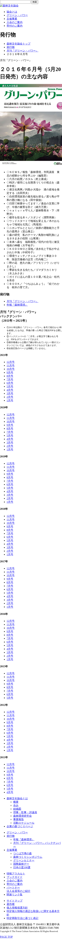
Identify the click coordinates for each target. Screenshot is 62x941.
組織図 (17, 808)
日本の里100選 (21, 867)
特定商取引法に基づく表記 (22, 918)
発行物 (11, 47)
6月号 (10, 383)
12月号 (11, 362)
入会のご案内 (14, 22)
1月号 (10, 400)
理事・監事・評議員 (25, 812)
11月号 (11, 365)
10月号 (11, 369)
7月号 (10, 379)
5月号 (10, 386)
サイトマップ (14, 900)
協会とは (12, 11)
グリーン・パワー (17, 15)
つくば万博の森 (22, 853)
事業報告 (18, 819)
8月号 (10, 376)
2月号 (10, 396)
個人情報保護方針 (17, 907)
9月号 (10, 372)
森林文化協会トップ (18, 43)
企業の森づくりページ (20, 826)
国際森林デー (21, 864)
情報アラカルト (16, 873)
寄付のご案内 (14, 25)
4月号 (10, 390)
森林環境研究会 (22, 815)
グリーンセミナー (23, 860)
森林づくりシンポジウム (27, 857)
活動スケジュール (23, 822)
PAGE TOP (6, 936)
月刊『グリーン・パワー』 (22, 50)
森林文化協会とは (17, 798)
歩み (16, 805)
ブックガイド (14, 877)
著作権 (11, 904)
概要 (16, 801)
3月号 (10, 393)
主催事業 (12, 18)
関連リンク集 (14, 894)
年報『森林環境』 (17, 304)
